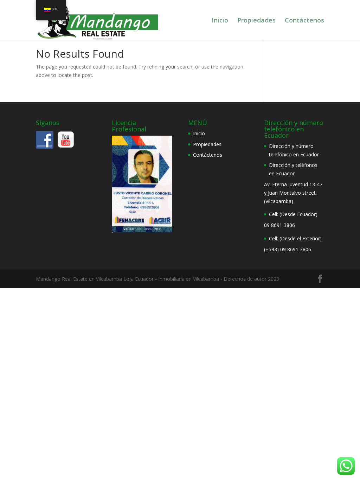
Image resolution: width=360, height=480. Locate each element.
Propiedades (256, 21)
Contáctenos (304, 21)
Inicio (220, 21)
